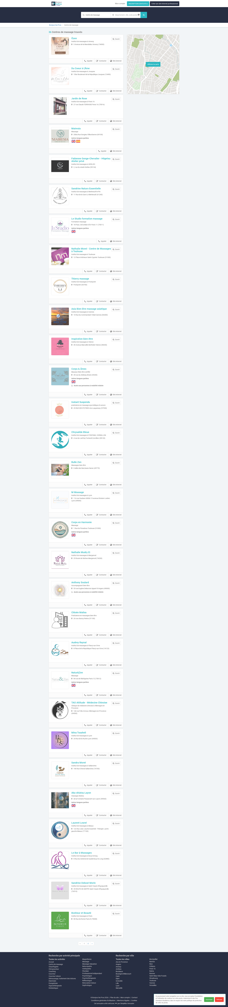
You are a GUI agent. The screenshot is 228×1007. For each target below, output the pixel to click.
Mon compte (120, 3)
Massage (85, 962)
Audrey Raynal (79, 642)
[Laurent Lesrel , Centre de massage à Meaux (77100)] (60, 830)
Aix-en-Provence (122, 962)
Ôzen (74, 38)
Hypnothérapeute (55, 986)
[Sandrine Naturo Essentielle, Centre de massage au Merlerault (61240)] (60, 196)
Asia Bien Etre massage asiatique (89, 308)
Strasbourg (153, 978)
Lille (117, 983)
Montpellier (153, 959)
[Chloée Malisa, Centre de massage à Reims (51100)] (60, 620)
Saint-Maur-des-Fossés (157, 976)
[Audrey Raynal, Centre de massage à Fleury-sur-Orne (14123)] (60, 650)
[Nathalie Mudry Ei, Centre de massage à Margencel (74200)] (60, 560)
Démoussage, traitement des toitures (62, 978)
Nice (151, 964)
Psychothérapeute (89, 978)
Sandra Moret (78, 762)
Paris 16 (152, 969)
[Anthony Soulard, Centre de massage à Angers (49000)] (60, 590)
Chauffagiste (53, 967)
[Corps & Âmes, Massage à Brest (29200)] (60, 376)
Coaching (52, 971)
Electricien (52, 981)
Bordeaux (119, 971)
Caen (118, 976)
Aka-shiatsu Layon (81, 792)
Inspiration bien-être (82, 338)
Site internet (117, 61)
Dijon (117, 978)
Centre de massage (56, 964)
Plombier (85, 971)
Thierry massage (80, 278)
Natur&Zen (77, 672)
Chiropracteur (54, 969)
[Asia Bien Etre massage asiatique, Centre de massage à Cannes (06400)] (60, 316)
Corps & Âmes (78, 368)
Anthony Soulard (80, 582)
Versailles (152, 985)
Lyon (117, 986)
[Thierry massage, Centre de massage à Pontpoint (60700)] (60, 286)
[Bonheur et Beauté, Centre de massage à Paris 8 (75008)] (60, 920)
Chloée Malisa (78, 612)
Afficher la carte (153, 64)
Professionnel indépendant (92, 973)
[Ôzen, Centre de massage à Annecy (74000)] (60, 46)
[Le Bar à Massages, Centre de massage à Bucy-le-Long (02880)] (60, 860)
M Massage (77, 492)
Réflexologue (87, 980)
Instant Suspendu (80, 402)
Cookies (134, 1000)
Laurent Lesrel (79, 822)
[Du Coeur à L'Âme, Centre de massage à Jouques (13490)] (60, 76)
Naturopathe (87, 966)
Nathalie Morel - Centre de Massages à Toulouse (91, 250)
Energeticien (53, 983)
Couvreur (52, 974)
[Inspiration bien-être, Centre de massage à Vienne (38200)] (60, 346)
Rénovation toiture (89, 983)
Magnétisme (86, 959)
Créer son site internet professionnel (164, 4)
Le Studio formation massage (86, 218)
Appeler (89, 61)
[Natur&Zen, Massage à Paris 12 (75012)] (60, 680)
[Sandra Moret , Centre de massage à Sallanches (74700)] (60, 770)
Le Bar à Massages (81, 852)
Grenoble (119, 981)
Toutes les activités (57, 959)
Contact (135, 997)
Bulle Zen (76, 462)
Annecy (118, 967)
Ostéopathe (86, 969)
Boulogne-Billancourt (123, 974)
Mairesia (76, 128)
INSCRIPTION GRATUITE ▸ (138, 4)
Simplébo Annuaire (127, 1003)
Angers (118, 964)
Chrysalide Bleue (80, 432)
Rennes (152, 973)
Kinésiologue (53, 988)
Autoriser (209, 999)
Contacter (102, 61)
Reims (151, 971)
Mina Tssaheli (78, 732)
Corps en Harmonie (81, 522)
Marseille (119, 988)
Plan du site (114, 997)
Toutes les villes (122, 959)
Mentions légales (123, 1000)
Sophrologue (87, 985)
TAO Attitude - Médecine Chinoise (89, 702)
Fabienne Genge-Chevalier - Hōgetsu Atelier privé (90, 160)
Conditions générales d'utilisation (103, 1000)
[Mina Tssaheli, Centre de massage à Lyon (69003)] (60, 740)
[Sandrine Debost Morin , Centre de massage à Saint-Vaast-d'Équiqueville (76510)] (60, 890)
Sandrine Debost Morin (83, 882)
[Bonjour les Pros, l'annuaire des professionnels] (56, 3)
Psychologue (87, 976)
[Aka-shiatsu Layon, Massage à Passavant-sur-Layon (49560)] (60, 800)
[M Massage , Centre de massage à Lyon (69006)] (60, 500)
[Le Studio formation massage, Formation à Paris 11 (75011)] (60, 226)
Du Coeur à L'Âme (80, 68)
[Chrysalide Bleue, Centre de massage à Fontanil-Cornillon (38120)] (60, 439)
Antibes (118, 969)
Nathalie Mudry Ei (80, 552)
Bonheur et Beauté (81, 912)
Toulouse (152, 980)
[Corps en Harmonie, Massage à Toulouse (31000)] (60, 530)
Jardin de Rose (79, 98)
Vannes (152, 983)
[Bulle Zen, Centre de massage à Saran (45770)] (60, 469)
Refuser (219, 999)
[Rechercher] (143, 15)
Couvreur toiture (55, 976)
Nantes (152, 962)
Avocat (51, 962)
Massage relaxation (89, 964)
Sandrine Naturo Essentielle (86, 188)
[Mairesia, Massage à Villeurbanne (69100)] (60, 136)
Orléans (152, 966)
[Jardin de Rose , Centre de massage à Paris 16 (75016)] (60, 106)
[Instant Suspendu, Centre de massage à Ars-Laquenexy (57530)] (60, 409)
